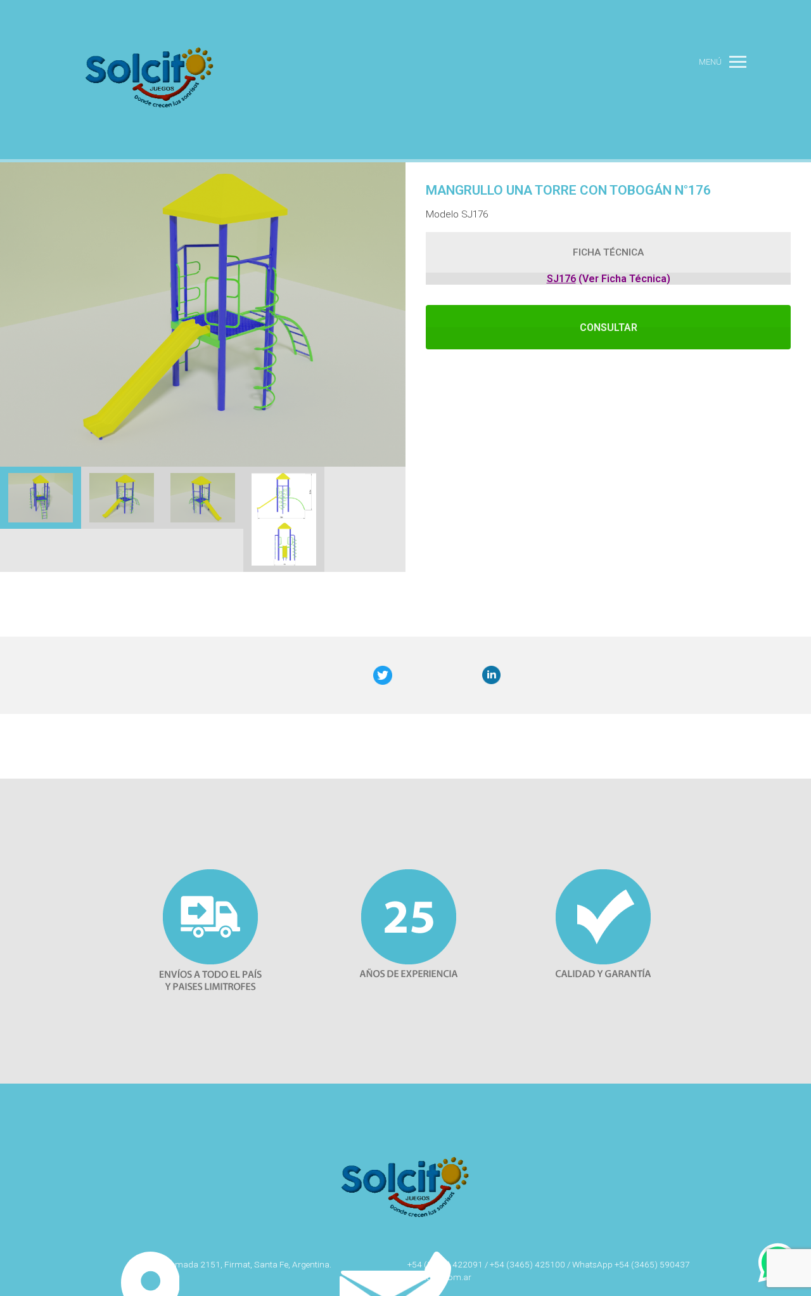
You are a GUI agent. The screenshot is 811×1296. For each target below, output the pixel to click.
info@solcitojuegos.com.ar (419, 1277)
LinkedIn (491, 675)
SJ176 (561, 279)
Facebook (326, 675)
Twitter (382, 675)
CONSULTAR (608, 327)
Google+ (436, 675)
